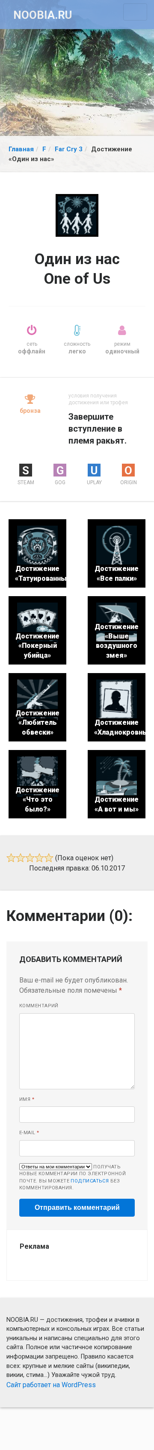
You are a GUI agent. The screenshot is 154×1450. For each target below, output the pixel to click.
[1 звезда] (11, 857)
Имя (26, 1099)
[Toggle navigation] (135, 12)
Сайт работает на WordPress (51, 1385)
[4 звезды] (39, 857)
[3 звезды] (30, 857)
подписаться (90, 1181)
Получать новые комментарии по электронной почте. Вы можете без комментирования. (72, 1177)
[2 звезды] (20, 857)
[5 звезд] (48, 857)
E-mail (29, 1132)
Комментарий (39, 1006)
